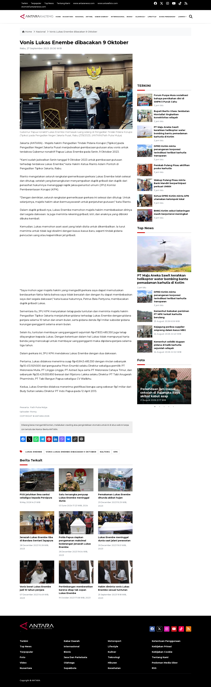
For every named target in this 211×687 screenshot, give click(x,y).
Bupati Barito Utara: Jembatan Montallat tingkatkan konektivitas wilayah (172, 114)
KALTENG (105, 452)
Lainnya (181, 16)
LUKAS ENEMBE (33, 452)
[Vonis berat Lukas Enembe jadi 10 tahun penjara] (37, 571)
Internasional (117, 16)
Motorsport (114, 641)
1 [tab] (154, 406)
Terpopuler (36, 3)
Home (29, 31)
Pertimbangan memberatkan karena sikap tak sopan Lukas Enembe (76, 590)
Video (23, 662)
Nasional (41, 31)
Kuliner (112, 652)
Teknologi (114, 657)
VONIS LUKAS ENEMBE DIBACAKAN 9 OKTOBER (71, 452)
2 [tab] (159, 406)
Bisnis (129, 16)
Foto (141, 360)
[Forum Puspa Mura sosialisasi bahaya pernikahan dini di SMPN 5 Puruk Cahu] (144, 99)
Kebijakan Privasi (162, 646)
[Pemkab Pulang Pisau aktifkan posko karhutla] (144, 169)
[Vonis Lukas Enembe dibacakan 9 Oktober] (164, 254)
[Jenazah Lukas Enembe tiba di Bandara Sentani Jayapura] (37, 522)
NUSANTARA (68, 16)
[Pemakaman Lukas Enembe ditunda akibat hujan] (115, 479)
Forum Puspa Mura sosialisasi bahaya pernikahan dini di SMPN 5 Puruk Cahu (171, 98)
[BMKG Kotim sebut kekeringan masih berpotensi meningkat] (144, 215)
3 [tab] (164, 406)
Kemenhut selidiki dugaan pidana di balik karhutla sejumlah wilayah (169, 345)
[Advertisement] (76, 263)
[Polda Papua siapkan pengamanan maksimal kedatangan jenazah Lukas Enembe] (76, 522)
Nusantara (26, 668)
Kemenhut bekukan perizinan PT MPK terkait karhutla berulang (171, 314)
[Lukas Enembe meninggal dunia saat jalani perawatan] (115, 522)
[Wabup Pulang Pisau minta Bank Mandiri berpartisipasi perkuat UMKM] (144, 184)
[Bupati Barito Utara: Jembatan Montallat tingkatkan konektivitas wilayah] (144, 115)
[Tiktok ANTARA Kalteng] (180, 3)
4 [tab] (168, 406)
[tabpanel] (164, 386)
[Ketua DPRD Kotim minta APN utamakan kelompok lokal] (144, 200)
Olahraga (140, 16)
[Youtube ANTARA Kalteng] (174, 3)
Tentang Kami (63, 3)
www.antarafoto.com (108, 3)
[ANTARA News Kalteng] (37, 16)
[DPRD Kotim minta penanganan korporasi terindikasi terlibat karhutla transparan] (144, 150)
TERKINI (144, 86)
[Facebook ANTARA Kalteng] (155, 3)
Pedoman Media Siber (165, 662)
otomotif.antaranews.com (33, 7)
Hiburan (112, 662)
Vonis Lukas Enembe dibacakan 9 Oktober (73, 31)
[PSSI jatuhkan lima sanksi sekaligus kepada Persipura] (37, 479)
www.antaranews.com (84, 3)
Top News (49, 3)
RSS (154, 668)
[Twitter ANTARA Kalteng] (161, 3)
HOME (58, 16)
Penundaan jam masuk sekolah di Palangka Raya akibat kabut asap (160, 392)
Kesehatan (114, 668)
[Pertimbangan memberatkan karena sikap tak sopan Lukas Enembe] (76, 571)
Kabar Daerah (101, 16)
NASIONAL (79, 16)
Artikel (89, 16)
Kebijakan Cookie (162, 652)
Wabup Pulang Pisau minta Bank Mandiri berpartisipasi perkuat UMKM (170, 183)
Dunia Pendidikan (167, 16)
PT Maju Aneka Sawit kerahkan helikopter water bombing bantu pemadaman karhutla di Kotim (162, 279)
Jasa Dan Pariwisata (75, 657)
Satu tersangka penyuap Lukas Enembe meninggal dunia (74, 497)
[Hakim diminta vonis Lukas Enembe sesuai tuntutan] (115, 571)
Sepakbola (70, 668)
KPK (116, 452)
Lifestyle (152, 16)
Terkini (24, 3)
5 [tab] (173, 406)
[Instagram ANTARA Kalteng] (167, 3)
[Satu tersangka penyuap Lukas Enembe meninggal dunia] (76, 479)
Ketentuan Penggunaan (166, 641)
